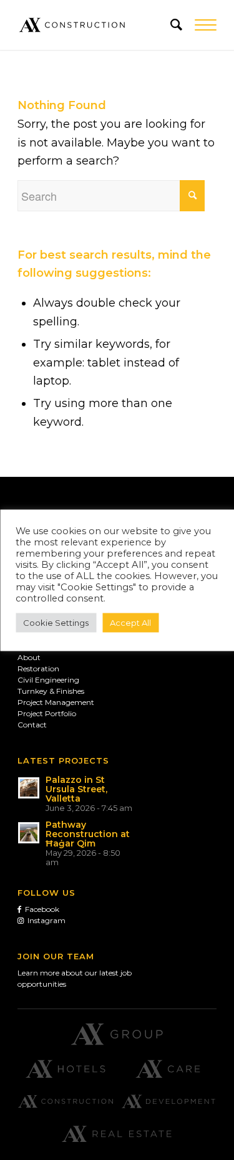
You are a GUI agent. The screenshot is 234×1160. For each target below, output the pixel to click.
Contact (32, 724)
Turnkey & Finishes (50, 691)
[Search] (170, 25)
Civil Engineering (48, 679)
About (29, 657)
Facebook (40, 909)
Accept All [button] (130, 622)
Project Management (55, 702)
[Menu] (199, 25)
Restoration (38, 668)
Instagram (45, 920)
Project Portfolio (46, 713)
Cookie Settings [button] (56, 622)
